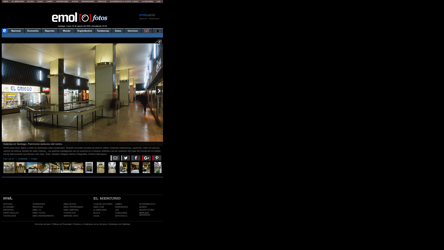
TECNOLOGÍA (9, 216)
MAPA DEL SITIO (71, 216)
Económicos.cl (117, 1)
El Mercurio (18, 1)
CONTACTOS (70, 213)
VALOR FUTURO (146, 210)
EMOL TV (37, 210)
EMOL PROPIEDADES (73, 207)
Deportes (49, 31)
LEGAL (96, 216)
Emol (5, 1)
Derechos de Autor (43, 224)
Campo (49, 1)
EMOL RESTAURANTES (43, 216)
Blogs (31, 1)
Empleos (102, 1)
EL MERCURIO (100, 210)
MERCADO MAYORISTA (144, 214)
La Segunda (147, 1)
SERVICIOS (38, 207)
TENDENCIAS (39, 204)
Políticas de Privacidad (61, 224)
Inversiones (62, 1)
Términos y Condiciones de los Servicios (90, 224)
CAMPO (118, 204)
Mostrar (82, 8)
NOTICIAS (7, 204)
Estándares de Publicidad (119, 224)
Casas (135, 1)
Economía (32, 31)
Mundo (66, 31)
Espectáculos (85, 31)
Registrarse (154, 18)
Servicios (133, 31)
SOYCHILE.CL (121, 216)
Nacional (16, 31)
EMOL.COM (98, 207)
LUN (117, 210)
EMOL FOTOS (39, 213)
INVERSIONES (121, 207)
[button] (159, 43)
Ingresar (143, 18)
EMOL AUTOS (70, 204)
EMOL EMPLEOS (71, 210)
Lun (158, 1)
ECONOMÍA (8, 207)
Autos (75, 1)
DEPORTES (8, 210)
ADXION (143, 207)
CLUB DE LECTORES (102, 204)
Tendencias (103, 31)
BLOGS (96, 213)
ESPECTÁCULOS (11, 213)
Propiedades (88, 1)
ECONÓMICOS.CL (147, 204)
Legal (40, 1)
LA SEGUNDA (121, 213)
